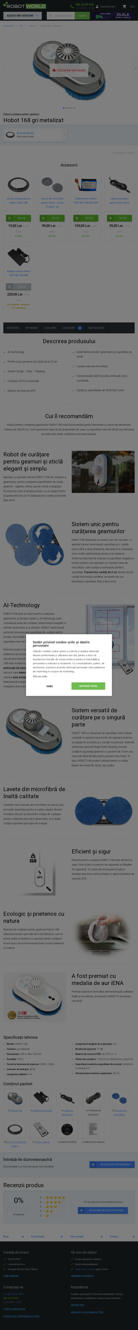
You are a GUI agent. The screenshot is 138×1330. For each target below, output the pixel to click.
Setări (49, 686)
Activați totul (88, 686)
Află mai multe (40, 676)
